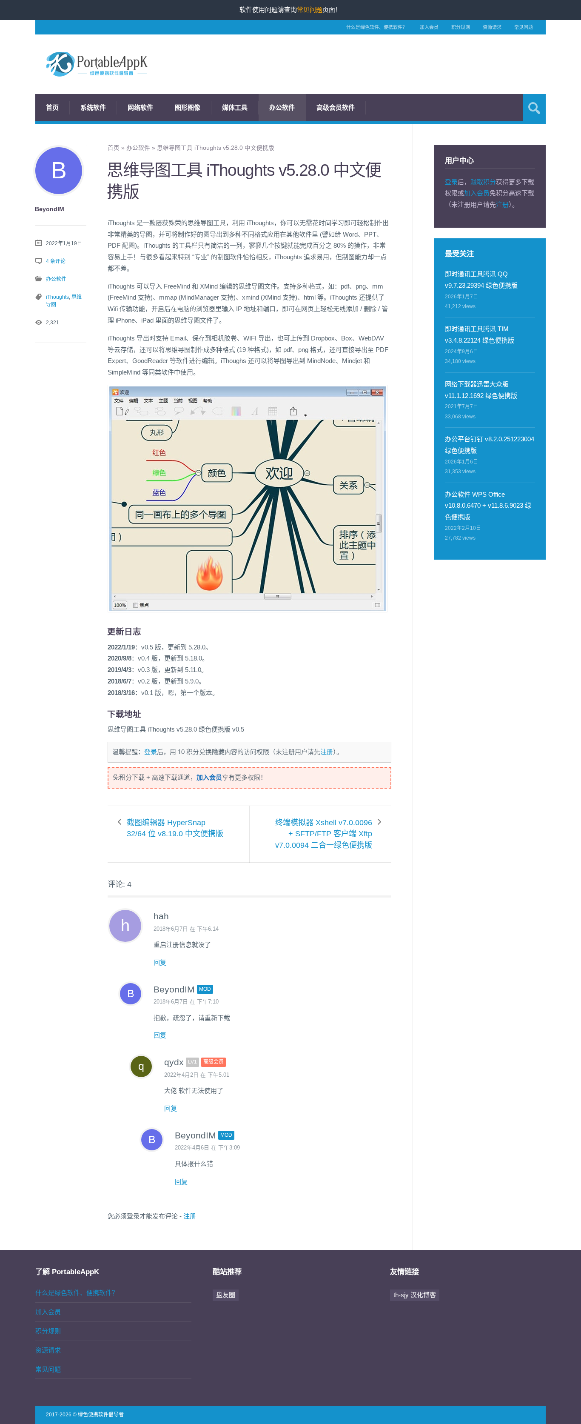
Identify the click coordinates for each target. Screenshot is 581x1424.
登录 (150, 751)
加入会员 (429, 27)
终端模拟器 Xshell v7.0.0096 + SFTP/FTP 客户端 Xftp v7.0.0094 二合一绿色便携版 (323, 834)
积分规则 (460, 27)
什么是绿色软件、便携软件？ (376, 27)
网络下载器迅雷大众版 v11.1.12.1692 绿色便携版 (481, 389)
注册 (326, 751)
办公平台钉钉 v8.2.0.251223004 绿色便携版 (489, 444)
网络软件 (140, 107)
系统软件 (93, 107)
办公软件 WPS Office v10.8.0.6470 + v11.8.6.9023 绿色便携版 (488, 506)
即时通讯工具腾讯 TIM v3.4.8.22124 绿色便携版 (479, 334)
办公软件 (282, 107)
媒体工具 (235, 107)
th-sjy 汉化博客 (414, 1294)
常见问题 (523, 27)
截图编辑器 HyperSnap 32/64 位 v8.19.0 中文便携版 (175, 828)
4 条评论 (56, 261)
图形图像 (187, 107)
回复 (160, 962)
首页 (52, 107)
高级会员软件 (335, 107)
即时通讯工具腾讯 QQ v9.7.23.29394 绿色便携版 (481, 279)
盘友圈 (225, 1294)
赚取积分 (483, 182)
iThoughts (57, 297)
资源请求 (492, 27)
